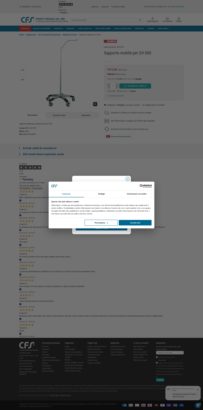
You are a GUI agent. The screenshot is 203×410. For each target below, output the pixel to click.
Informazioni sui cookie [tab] (136, 194)
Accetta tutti (135, 223)
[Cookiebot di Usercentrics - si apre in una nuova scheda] (141, 186)
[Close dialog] (128, 179)
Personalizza (100, 223)
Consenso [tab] (66, 194)
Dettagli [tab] (101, 194)
